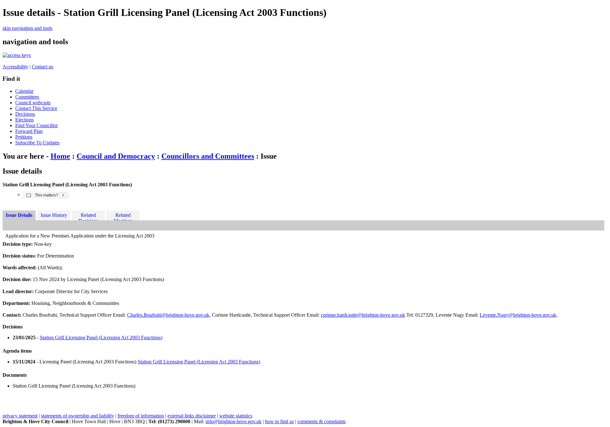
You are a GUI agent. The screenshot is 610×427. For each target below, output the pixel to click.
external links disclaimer (191, 415)
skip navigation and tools (27, 28)
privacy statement (20, 415)
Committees (27, 97)
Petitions (23, 137)
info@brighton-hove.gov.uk (233, 421)
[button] (46, 195)
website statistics (235, 415)
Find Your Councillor (36, 125)
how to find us (279, 421)
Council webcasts (33, 102)
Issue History (54, 215)
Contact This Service (36, 108)
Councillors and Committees (207, 156)
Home (60, 156)
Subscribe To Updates (37, 142)
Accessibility (15, 66)
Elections (24, 119)
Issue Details (19, 215)
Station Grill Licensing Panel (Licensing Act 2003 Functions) (101, 337)
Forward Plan (29, 131)
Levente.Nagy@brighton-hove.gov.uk (518, 315)
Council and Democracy (116, 156)
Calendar (24, 91)
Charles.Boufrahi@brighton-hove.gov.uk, (169, 315)
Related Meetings (123, 216)
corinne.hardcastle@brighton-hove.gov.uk (363, 315)
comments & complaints (321, 421)
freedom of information (141, 415)
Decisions (25, 114)
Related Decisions (88, 216)
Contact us (42, 66)
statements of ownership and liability (77, 415)
